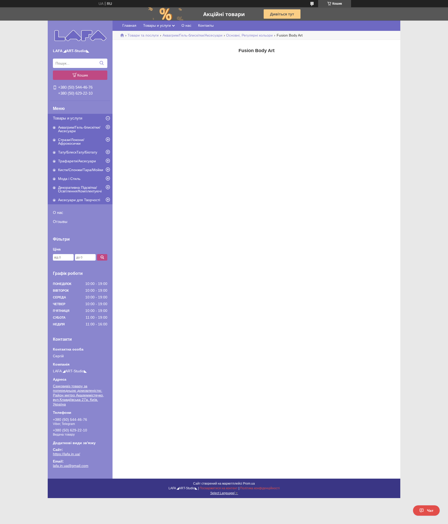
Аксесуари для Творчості (79, 200)
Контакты (206, 25)
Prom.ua (249, 483)
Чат (430, 510)
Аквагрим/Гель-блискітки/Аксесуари (79, 129)
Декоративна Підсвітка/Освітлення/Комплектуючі (80, 189)
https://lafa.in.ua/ (66, 454)
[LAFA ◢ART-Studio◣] (80, 35)
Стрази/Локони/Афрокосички (71, 141)
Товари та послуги (143, 35)
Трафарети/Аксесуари (77, 161)
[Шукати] (101, 63)
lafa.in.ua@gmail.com (70, 466)
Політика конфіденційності (260, 488)
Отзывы (60, 221)
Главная (129, 25)
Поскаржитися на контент (219, 488)
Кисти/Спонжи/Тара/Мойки (80, 170)
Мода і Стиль (69, 179)
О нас (58, 212)
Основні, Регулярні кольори (249, 35)
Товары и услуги (67, 118)
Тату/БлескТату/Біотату (77, 152)
